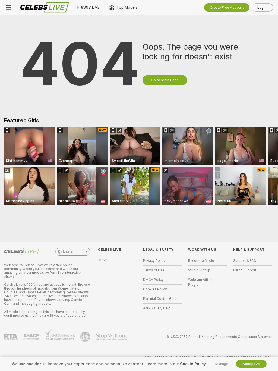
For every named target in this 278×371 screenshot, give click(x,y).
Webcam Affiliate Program (201, 282)
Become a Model (201, 261)
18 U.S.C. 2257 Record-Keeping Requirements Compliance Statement (219, 337)
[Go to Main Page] (44, 7)
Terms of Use (153, 270)
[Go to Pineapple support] (85, 337)
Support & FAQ (244, 261)
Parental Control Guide (160, 299)
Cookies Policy (155, 289)
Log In (262, 7)
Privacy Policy (154, 261)
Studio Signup (199, 270)
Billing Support (244, 270)
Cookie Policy (193, 364)
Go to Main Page (165, 80)
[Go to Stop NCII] (112, 337)
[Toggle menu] (8, 7)
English (68, 251)
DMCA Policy (153, 280)
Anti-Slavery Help (156, 308)
